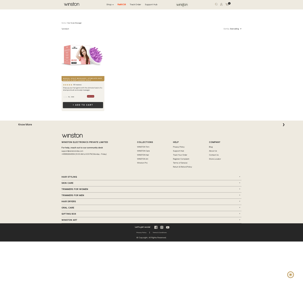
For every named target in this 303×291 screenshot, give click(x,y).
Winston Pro (142, 163)
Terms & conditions (160, 233)
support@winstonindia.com (72, 151)
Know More (25, 124)
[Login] (221, 4)
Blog (211, 147)
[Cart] (227, 4)
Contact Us (214, 155)
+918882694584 (68, 154)
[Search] (216, 4)
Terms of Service (180, 163)
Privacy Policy (179, 147)
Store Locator (215, 159)
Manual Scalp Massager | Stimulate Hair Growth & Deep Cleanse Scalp (82, 79)
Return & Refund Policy (182, 167)
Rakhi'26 (122, 4)
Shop (109, 4)
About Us (213, 151)
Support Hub (151, 4)
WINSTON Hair (143, 155)
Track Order (135, 4)
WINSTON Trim (143, 147)
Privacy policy (141, 233)
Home (64, 23)
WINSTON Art (142, 159)
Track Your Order (180, 155)
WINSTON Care (143, 151)
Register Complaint (181, 159)
